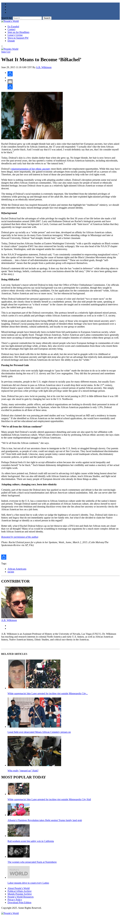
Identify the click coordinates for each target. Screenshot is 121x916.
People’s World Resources (21, 896)
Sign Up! (5, 51)
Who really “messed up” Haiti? (23, 770)
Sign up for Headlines (18, 32)
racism (11, 571)
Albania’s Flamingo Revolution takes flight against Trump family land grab (45, 820)
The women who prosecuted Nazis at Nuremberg (32, 862)
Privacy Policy (15, 899)
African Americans (17, 568)
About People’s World (19, 888)
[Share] (64, 73)
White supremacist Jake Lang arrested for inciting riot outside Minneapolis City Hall (49, 799)
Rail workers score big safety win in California (31, 841)
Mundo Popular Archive (20, 894)
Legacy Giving (15, 35)
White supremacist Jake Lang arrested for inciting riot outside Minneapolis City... (48, 693)
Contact (11, 29)
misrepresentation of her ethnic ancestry (30, 168)
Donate (11, 40)
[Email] (64, 81)
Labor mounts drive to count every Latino (28, 883)
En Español (13, 26)
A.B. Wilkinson (44, 67)
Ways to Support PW (18, 38)
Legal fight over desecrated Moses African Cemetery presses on (39, 732)
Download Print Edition (19, 902)
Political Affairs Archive (20, 891)
